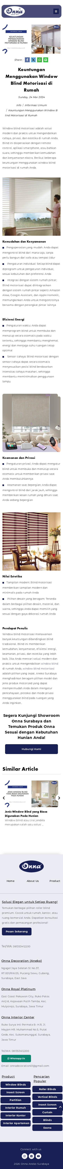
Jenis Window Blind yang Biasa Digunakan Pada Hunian (26, 814)
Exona (47, 1127)
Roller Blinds (47, 1089)
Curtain (47, 1112)
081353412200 (21, 946)
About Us (33, 881)
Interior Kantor (16, 1115)
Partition (15, 1100)
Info (18, 105)
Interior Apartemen (16, 1123)
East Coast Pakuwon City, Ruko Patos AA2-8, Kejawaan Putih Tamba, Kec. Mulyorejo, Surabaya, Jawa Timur (25, 1001)
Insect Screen (15, 1092)
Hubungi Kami (31, 749)
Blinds (47, 1120)
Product (55, 881)
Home (11, 881)
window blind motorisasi (38, 668)
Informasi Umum (36, 105)
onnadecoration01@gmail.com (29, 1065)
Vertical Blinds (47, 1096)
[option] (31, 805)
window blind (49, 663)
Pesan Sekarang (17, 931)
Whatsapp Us (17, 1058)
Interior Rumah (15, 1107)
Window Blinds (15, 1084)
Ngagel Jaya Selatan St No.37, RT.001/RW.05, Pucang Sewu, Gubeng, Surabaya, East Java (25, 973)
